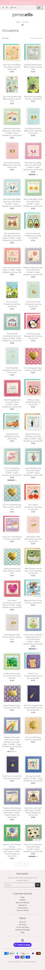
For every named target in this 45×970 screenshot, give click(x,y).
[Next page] (28, 864)
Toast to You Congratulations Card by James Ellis (33, 675)
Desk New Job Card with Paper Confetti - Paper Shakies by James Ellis (33, 811)
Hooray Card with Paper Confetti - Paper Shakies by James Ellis (33, 778)
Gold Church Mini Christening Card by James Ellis (33, 304)
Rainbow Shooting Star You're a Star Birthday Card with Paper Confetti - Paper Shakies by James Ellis (12, 742)
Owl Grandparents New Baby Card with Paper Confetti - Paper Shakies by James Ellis (12, 236)
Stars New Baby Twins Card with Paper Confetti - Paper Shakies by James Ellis (33, 202)
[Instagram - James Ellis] (22, 24)
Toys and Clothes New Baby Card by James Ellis (12, 98)
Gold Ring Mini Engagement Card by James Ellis (12, 370)
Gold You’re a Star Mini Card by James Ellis (12, 777)
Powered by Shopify (29, 962)
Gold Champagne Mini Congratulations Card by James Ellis (33, 707)
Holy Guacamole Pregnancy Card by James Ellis (33, 235)
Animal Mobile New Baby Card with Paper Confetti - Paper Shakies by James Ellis (12, 131)
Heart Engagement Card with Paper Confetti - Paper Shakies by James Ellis (12, 403)
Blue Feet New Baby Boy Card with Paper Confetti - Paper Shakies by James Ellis (12, 202)
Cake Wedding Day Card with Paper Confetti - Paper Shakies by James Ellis (33, 471)
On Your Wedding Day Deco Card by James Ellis (12, 507)
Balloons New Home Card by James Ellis (33, 601)
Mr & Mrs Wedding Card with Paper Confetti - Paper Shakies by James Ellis (12, 471)
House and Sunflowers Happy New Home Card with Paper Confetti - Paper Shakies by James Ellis (33, 639)
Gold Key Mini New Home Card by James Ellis (12, 636)
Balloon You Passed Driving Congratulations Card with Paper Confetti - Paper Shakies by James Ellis (12, 850)
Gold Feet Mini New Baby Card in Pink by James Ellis (12, 164)
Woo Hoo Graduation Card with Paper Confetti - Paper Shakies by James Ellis (33, 848)
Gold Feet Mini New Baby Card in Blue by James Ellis (33, 130)
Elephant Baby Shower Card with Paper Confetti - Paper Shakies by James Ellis (33, 271)
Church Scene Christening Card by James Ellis (12, 304)
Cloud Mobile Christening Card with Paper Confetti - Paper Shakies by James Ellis (12, 337)
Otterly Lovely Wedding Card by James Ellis (33, 402)
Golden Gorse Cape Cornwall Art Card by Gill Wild (12, 675)
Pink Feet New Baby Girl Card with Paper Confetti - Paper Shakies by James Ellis (33, 166)
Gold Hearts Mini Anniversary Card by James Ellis (33, 538)
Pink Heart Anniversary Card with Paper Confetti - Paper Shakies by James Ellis (12, 603)
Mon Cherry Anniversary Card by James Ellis (33, 507)
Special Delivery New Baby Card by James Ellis (33, 66)
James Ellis (17, 962)
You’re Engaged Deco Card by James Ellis (33, 369)
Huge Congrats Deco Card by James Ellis (12, 706)
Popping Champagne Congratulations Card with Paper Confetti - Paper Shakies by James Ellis (12, 812)
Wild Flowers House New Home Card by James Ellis (33, 570)
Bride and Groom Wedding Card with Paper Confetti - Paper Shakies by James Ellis (33, 437)
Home (18, 22)
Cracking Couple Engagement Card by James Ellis (33, 336)
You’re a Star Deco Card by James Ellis (33, 738)
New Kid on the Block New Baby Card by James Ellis (12, 66)
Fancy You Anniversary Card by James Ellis (12, 537)
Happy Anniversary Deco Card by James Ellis (12, 570)
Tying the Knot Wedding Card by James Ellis (11, 436)
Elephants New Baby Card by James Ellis (33, 97)
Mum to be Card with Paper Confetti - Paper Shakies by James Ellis (12, 269)
